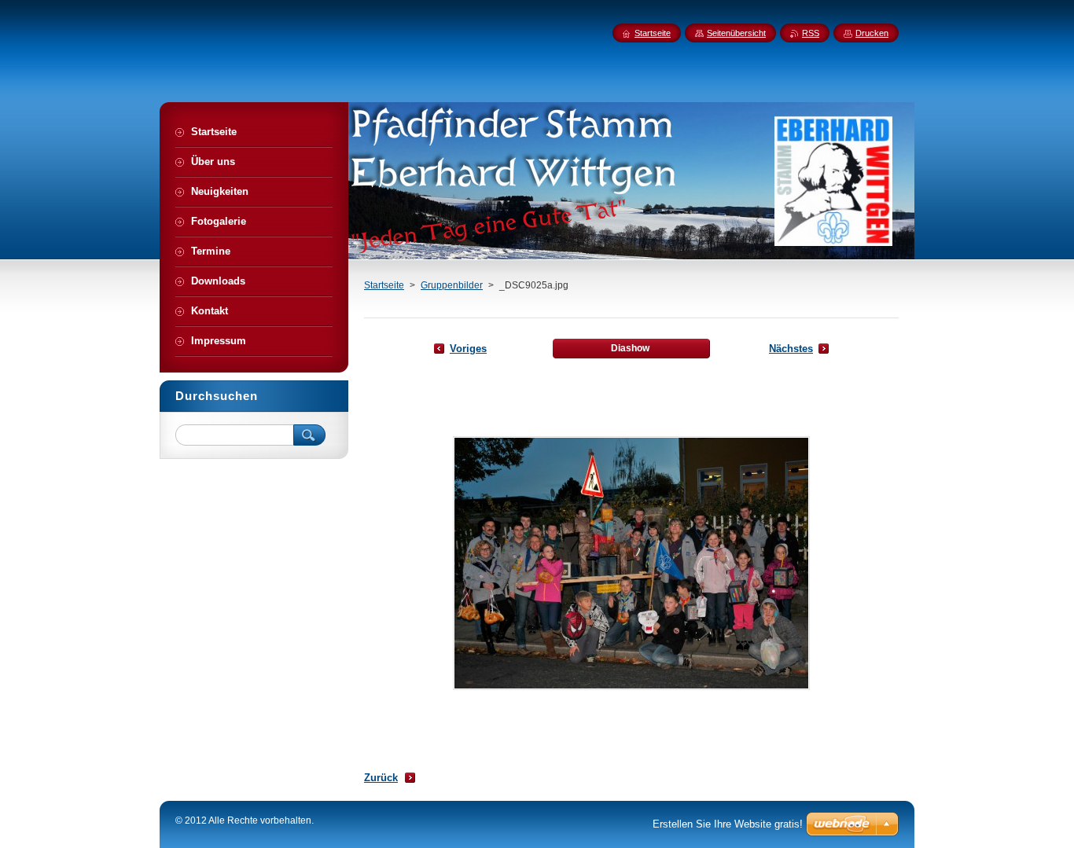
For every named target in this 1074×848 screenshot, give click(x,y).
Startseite (384, 285)
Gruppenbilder (452, 285)
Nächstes (791, 348)
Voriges (468, 348)
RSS (810, 33)
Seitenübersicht (736, 33)
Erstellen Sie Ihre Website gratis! (728, 824)
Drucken (871, 33)
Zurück (381, 778)
